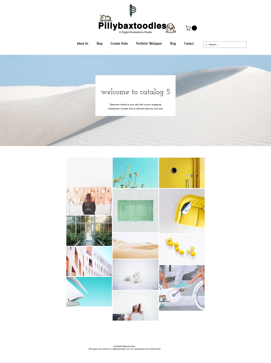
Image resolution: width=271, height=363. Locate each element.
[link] (191, 28)
